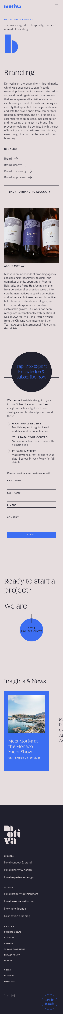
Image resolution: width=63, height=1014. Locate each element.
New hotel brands (15, 908)
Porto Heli (9, 981)
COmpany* (13, 517)
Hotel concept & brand (18, 862)
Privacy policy (12, 955)
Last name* (14, 493)
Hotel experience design (19, 877)
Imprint (8, 961)
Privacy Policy (37, 458)
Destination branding (17, 916)
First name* (14, 480)
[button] (56, 6)
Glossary (9, 938)
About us (9, 926)
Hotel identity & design (18, 870)
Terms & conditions (14, 949)
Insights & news (12, 932)
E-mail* (11, 505)
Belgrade (9, 975)
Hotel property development (21, 894)
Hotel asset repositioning (19, 901)
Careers (8, 943)
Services (8, 856)
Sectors (8, 887)
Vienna (8, 970)
